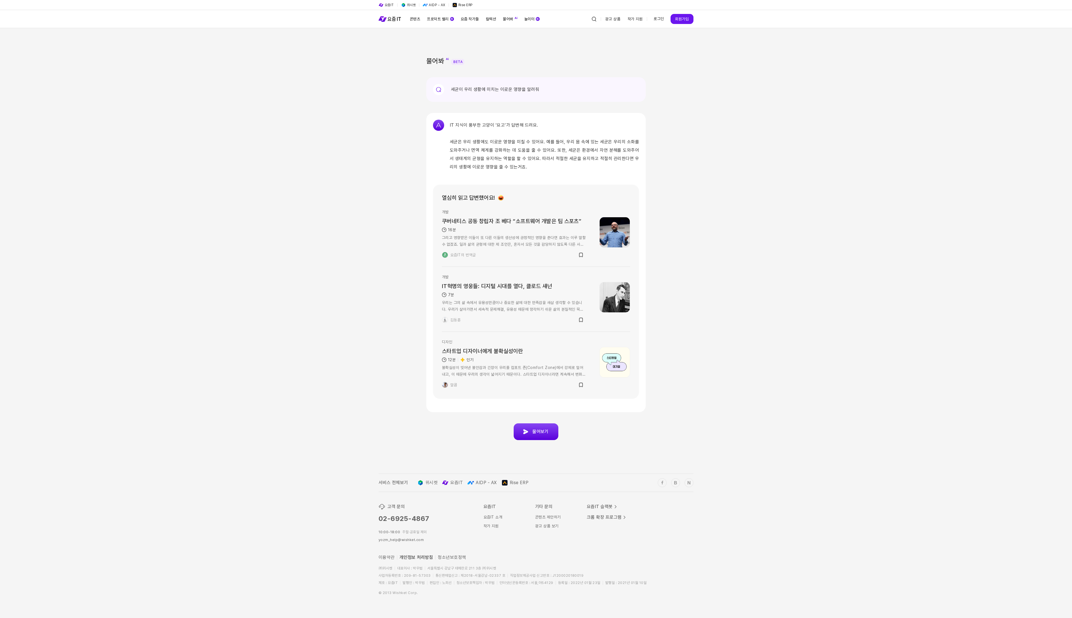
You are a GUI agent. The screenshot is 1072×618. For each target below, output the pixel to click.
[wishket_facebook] (662, 482)
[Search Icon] (594, 19)
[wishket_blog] (675, 482)
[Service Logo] (390, 19)
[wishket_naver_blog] (689, 482)
